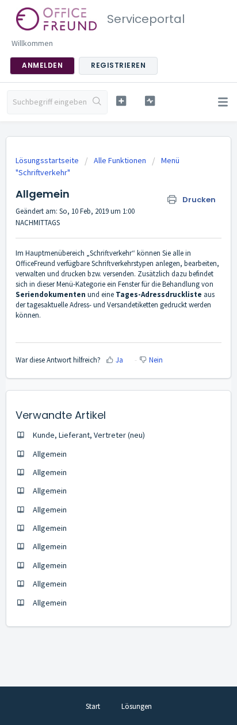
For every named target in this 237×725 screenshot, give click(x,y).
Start (93, 706)
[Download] (97, 357)
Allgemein (50, 454)
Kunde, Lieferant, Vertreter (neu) (89, 435)
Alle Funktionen (120, 160)
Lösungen (136, 706)
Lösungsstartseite (48, 160)
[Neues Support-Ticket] (121, 101)
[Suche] (97, 102)
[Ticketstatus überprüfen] (150, 101)
